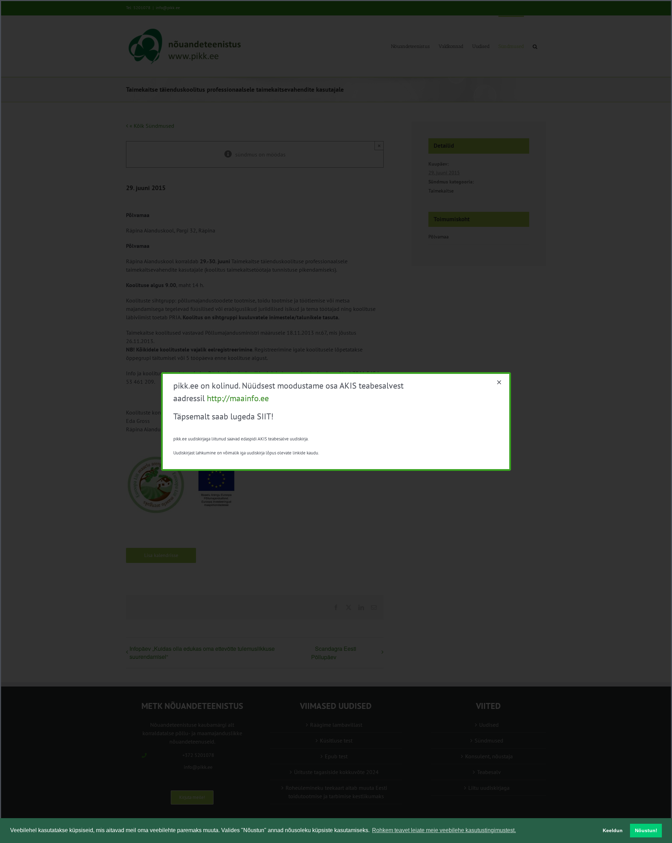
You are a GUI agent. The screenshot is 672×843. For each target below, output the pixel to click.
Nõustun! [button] (646, 830)
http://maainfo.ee (238, 398)
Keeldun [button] (613, 830)
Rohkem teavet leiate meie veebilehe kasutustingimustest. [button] (444, 830)
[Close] (499, 382)
